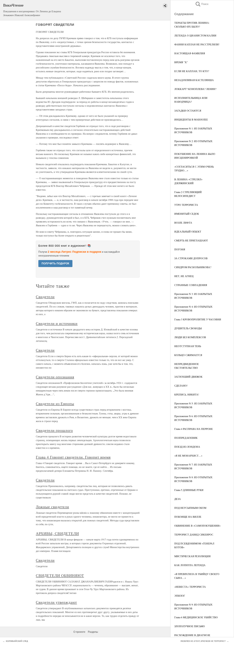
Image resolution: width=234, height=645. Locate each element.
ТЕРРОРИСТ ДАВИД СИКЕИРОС (193, 534)
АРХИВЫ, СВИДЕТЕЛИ (57, 533)
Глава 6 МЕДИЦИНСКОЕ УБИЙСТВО (196, 617)
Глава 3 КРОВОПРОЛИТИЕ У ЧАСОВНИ (197, 319)
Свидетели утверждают (56, 602)
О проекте (79, 632)
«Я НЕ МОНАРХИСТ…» (188, 455)
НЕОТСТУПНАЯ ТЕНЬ (187, 346)
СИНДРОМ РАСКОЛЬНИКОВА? (192, 267)
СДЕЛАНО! (181, 385)
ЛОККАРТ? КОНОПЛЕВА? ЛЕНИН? (195, 89)
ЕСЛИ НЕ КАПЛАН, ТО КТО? (191, 71)
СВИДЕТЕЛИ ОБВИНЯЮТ (60, 575)
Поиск (201, 4)
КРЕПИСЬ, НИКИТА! (186, 394)
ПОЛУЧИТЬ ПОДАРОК (55, 263)
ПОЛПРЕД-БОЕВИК (186, 437)
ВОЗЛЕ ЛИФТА (183, 222)
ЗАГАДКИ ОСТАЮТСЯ (187, 110)
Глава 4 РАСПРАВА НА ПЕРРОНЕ (193, 428)
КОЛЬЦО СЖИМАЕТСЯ (188, 355)
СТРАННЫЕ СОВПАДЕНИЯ (190, 285)
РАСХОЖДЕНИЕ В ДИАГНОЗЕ (192, 635)
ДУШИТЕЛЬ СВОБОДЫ (188, 328)
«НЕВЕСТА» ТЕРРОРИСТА (190, 586)
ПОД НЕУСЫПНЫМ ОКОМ (190, 507)
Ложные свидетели (52, 506)
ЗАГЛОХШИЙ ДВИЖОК (188, 376)
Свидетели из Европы (55, 403)
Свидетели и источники (57, 323)
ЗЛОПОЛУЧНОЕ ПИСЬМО (189, 626)
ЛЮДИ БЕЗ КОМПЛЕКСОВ (190, 337)
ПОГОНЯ (179, 249)
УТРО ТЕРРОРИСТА (186, 204)
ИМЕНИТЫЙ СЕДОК (186, 213)
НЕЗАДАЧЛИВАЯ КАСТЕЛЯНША (194, 80)
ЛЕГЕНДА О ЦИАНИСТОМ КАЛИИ (195, 35)
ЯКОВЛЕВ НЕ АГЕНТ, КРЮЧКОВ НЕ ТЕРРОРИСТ (203, 641)
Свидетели (45, 296)
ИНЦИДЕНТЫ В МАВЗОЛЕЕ (191, 119)
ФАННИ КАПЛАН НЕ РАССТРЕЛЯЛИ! (196, 44)
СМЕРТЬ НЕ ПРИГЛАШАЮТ (191, 240)
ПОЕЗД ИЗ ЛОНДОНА (187, 446)
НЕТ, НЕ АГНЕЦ (184, 276)
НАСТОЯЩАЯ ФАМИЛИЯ (189, 53)
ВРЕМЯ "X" (181, 62)
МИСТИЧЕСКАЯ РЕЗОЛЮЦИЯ (192, 556)
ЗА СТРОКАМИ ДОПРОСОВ (191, 258)
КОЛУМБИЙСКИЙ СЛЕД (17, 641)
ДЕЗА (177, 498)
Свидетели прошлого (54, 430)
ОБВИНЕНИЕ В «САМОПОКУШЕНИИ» (197, 525)
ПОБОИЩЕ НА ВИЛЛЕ (187, 516)
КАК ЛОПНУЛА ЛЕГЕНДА (190, 565)
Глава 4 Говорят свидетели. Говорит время (73, 457)
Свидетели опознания (55, 376)
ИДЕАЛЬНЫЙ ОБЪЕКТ (187, 231)
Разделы (93, 632)
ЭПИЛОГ (179, 595)
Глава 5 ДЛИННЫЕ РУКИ (188, 490)
